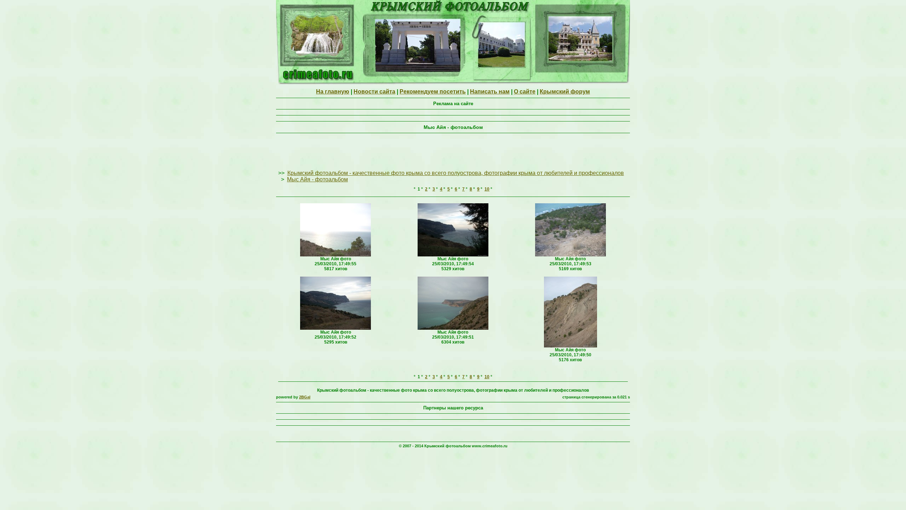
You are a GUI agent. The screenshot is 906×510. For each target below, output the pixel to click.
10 (486, 189)
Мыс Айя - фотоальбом (317, 179)
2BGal (304, 397)
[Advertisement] (453, 152)
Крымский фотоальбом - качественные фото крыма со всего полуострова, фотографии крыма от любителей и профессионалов (455, 173)
